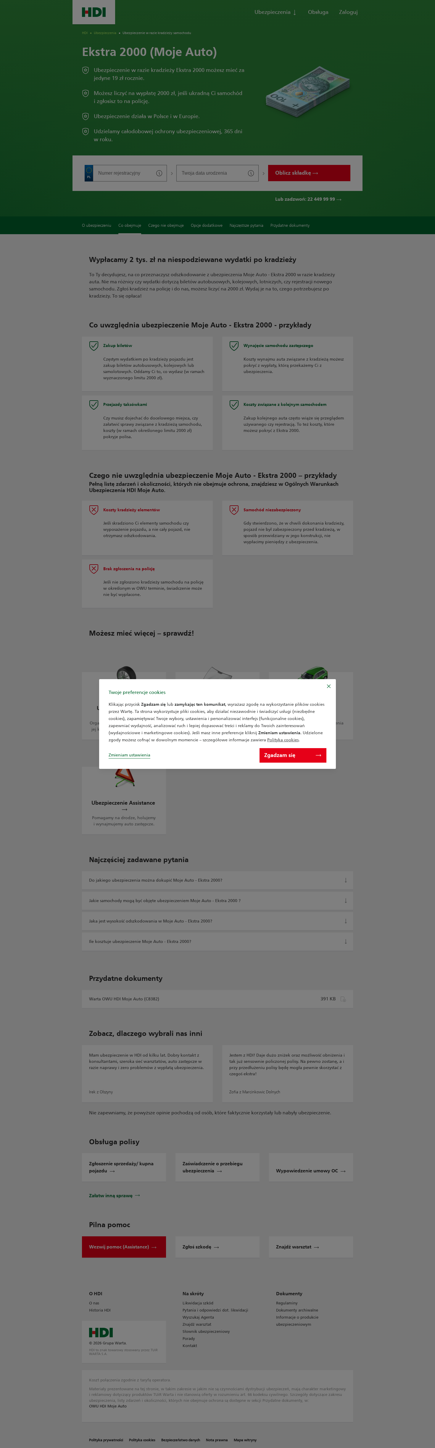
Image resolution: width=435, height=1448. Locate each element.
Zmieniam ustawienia (129, 755)
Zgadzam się (279, 755)
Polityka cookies (283, 740)
